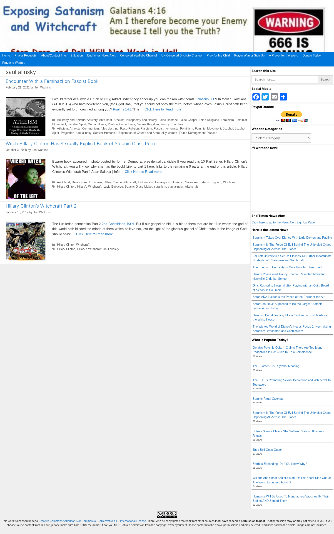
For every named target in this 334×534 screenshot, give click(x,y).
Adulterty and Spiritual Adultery (77, 120)
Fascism (146, 128)
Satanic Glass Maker (138, 186)
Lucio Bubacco (113, 186)
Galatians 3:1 (204, 99)
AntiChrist (105, 120)
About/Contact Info (53, 55)
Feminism (227, 120)
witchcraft (191, 186)
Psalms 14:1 (122, 109)
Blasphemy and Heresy (141, 120)
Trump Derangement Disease (198, 133)
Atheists (75, 128)
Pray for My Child (218, 55)
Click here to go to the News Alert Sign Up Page (283, 222)
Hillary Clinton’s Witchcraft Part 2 (41, 206)
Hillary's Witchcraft (89, 186)
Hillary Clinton (66, 186)
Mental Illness (97, 124)
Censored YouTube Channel (138, 55)
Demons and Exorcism (87, 182)
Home (6, 55)
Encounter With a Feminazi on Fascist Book (52, 81)
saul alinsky (83, 133)
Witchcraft (230, 182)
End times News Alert (101, 55)
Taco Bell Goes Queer (267, 449)
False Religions (209, 120)
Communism (90, 128)
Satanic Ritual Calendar (268, 398)
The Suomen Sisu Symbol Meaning (276, 366)
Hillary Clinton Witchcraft (120, 182)
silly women (169, 133)
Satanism (191, 182)
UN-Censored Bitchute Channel (181, 55)
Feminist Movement (208, 128)
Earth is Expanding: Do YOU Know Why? (280, 463)
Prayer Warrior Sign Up (249, 55)
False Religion (129, 128)
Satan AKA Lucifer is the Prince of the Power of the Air (288, 297)
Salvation (76, 55)
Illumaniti (177, 182)
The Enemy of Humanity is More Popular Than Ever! (287, 267)
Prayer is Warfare (13, 62)
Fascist (159, 128)
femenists (171, 128)
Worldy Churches (172, 124)
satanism (160, 186)
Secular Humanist (105, 133)
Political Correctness (121, 124)
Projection (67, 133)
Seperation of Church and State (139, 133)
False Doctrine (168, 120)
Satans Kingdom (148, 124)
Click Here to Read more (163, 109)
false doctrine (109, 128)
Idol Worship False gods (154, 182)
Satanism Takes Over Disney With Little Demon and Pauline (292, 237)
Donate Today (312, 55)
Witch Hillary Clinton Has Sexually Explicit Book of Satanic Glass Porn (80, 143)
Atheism (119, 120)
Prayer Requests (26, 55)
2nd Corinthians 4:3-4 (118, 224)
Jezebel (228, 128)
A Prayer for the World (283, 55)
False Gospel (188, 120)
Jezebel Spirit (77, 124)
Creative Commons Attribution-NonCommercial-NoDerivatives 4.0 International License (92, 521)
